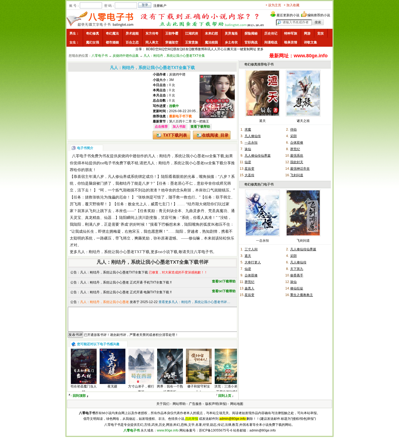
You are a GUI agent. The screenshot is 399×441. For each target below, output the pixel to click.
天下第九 (296, 269)
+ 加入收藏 (291, 5)
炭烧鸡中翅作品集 (126, 56)
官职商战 (251, 42)
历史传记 (270, 33)
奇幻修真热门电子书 (259, 184)
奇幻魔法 (112, 33)
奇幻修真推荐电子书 (259, 64)
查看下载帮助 (200, 126)
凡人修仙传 (253, 136)
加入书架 (179, 126)
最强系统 (296, 156)
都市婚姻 (112, 42)
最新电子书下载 (180, 116)
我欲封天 (296, 162)
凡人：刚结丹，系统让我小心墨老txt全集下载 (186, 156)
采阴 (293, 136)
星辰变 (249, 169)
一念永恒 (251, 142)
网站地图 (236, 404)
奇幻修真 (92, 33)
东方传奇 (152, 33)
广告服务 (195, 404)
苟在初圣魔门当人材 (84, 389)
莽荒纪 (295, 149)
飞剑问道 (296, 175)
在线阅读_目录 (215, 135)
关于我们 (162, 404)
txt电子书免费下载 (115, 163)
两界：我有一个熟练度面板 (170, 389)
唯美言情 (290, 42)
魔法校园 (211, 42)
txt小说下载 (168, 252)
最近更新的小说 (288, 15)
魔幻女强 (92, 42)
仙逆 (248, 162)
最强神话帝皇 (300, 169)
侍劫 (293, 129)
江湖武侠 (191, 33)
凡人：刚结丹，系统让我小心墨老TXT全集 (174, 56)
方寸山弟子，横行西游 (141, 389)
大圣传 (249, 175)
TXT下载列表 (175, 135)
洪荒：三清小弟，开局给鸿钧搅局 (227, 389)
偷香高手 (296, 275)
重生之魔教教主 (301, 295)
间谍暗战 (270, 42)
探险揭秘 (251, 33)
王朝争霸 (171, 33)
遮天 (262, 121)
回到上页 (224, 396)
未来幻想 (211, 33)
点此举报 (191, 419)
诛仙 (248, 149)
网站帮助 (179, 404)
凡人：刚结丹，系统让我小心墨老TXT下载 (113, 252)
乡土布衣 (231, 42)
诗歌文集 (310, 42)
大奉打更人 (253, 262)
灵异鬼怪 (231, 33)
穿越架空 (171, 42)
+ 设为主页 (273, 5)
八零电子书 (99, 56)
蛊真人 (249, 288)
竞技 (320, 33)
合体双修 (296, 142)
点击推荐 (161, 126)
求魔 (248, 129)
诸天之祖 (303, 121)
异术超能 (132, 33)
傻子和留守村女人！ (198, 389)
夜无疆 (112, 386)
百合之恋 (132, 42)
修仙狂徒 (296, 288)
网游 (307, 33)
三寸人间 (251, 249)
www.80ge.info (168, 430)
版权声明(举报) (216, 404)
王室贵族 (191, 42)
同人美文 (152, 42)
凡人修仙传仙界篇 (258, 156)
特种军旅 (290, 33)
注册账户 (159, 6)
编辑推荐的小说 (318, 15)
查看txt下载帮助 (224, 281)
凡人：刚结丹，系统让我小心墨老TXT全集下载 (114, 272)
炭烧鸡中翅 (177, 74)
